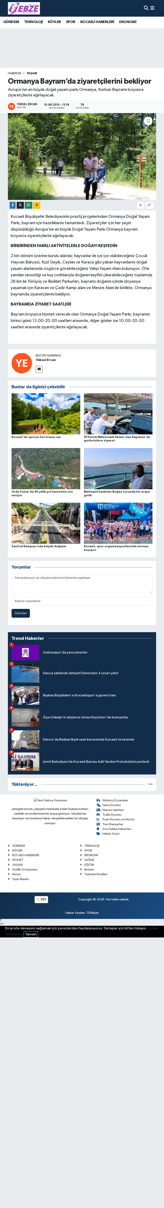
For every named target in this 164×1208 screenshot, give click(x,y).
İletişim (89, 869)
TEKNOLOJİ (33, 22)
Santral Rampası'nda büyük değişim (39, 546)
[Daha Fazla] (36, 205)
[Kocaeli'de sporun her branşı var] (46, 414)
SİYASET (17, 860)
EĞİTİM (89, 864)
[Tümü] (150, 784)
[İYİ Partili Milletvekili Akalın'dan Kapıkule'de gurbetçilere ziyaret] (118, 414)
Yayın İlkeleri (20, 879)
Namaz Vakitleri (113, 810)
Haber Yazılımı (75, 912)
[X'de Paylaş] (20, 205)
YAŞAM (32, 73)
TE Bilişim (92, 912)
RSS (43, 899)
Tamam (31, 934)
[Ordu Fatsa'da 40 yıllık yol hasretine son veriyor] (46, 468)
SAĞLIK (89, 860)
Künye (16, 874)
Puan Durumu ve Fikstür (118, 819)
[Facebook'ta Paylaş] (13, 205)
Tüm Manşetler (112, 824)
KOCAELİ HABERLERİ (97, 22)
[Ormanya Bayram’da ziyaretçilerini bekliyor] (82, 156)
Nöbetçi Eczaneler (115, 800)
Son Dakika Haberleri (116, 829)
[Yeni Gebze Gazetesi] (24, 8)
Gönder (21, 613)
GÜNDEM (11, 22)
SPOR (70, 22)
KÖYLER (54, 22)
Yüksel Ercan (46, 360)
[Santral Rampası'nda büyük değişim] (46, 523)
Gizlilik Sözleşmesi (24, 869)
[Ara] (146, 8)
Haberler (14, 73)
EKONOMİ (127, 22)
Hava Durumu (111, 805)
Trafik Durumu (112, 814)
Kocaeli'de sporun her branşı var (36, 437)
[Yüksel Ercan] (22, 363)
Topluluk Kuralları (95, 874)
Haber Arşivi (110, 833)
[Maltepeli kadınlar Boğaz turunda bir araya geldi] (118, 468)
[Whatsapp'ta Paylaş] (28, 205)
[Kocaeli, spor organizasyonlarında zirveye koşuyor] (118, 523)
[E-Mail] (39, 369)
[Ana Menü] (152, 8)
